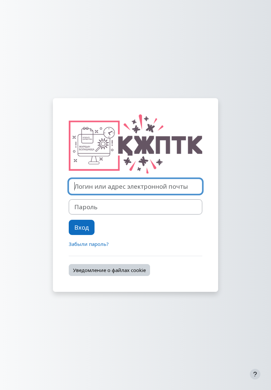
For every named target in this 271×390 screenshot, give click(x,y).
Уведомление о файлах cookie (109, 270)
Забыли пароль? (89, 244)
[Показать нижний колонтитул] (255, 374)
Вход (81, 227)
